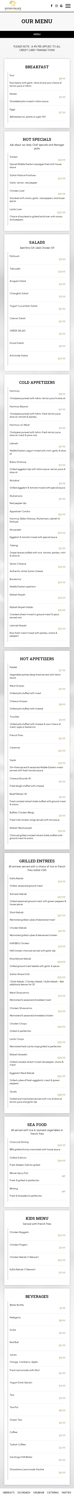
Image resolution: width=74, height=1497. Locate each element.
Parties (66, 1492)
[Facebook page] (51, 6)
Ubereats (8, 1492)
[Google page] (61, 6)
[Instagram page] (56, 6)
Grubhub (38, 1492)
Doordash (23, 1492)
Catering (53, 1492)
